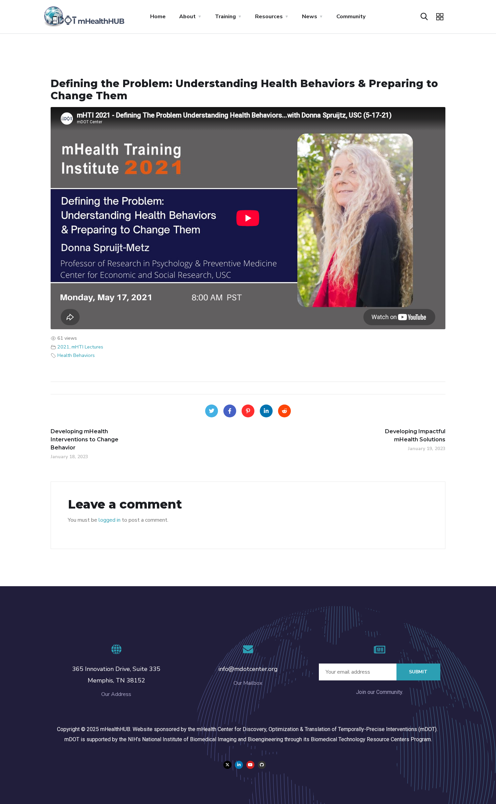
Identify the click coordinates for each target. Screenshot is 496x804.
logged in (109, 520)
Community (350, 16)
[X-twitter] (227, 765)
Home (158, 16)
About (187, 16)
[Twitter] (211, 411)
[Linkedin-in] (239, 765)
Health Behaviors (76, 355)
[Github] (262, 765)
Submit (418, 672)
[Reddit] (284, 411)
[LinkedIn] (266, 411)
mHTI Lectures (87, 346)
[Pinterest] (248, 411)
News (309, 16)
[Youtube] (250, 765)
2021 (63, 346)
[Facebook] (229, 411)
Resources (269, 16)
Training (225, 16)
